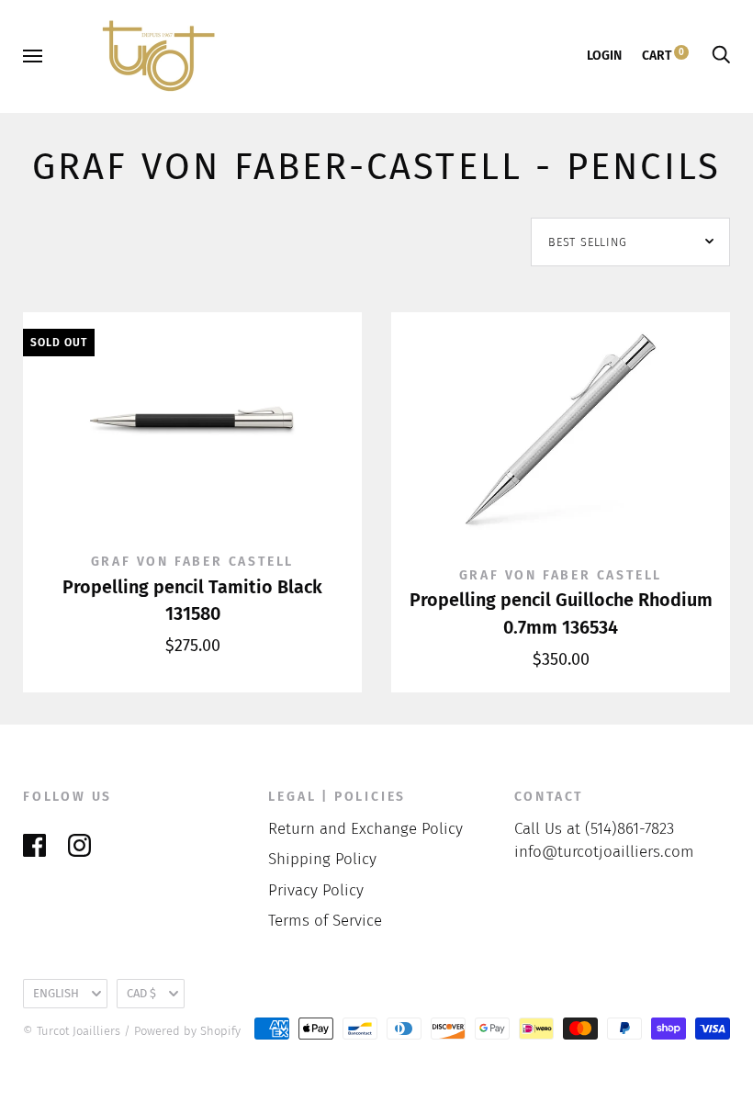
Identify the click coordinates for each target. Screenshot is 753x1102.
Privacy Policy (316, 890)
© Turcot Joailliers (71, 1031)
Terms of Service (325, 920)
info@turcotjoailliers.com (604, 851)
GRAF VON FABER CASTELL (193, 561)
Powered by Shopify (187, 1031)
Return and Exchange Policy (365, 828)
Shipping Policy (322, 859)
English (56, 993)
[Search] (721, 55)
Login (604, 55)
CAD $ (141, 993)
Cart (663, 55)
